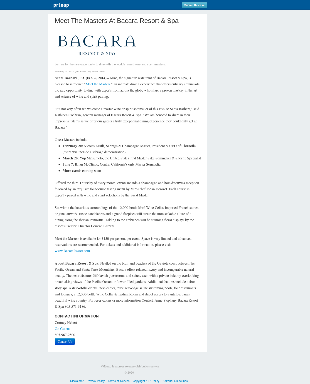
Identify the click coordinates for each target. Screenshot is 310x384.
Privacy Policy (96, 381)
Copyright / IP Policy (146, 381)
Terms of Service (119, 381)
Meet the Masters (98, 84)
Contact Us (65, 341)
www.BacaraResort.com (72, 250)
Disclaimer (77, 381)
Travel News (98, 71)
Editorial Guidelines (175, 381)
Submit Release (194, 5)
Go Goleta (62, 328)
